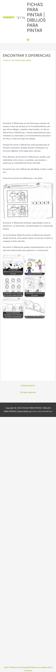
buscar (7, 60)
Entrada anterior (28, 385)
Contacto (28, 670)
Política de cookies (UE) (41, 667)
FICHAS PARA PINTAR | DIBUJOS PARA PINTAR (36, 17)
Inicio (6, 667)
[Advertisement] (28, 93)
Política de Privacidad (19, 667)
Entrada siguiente (28, 392)
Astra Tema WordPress (42, 411)
